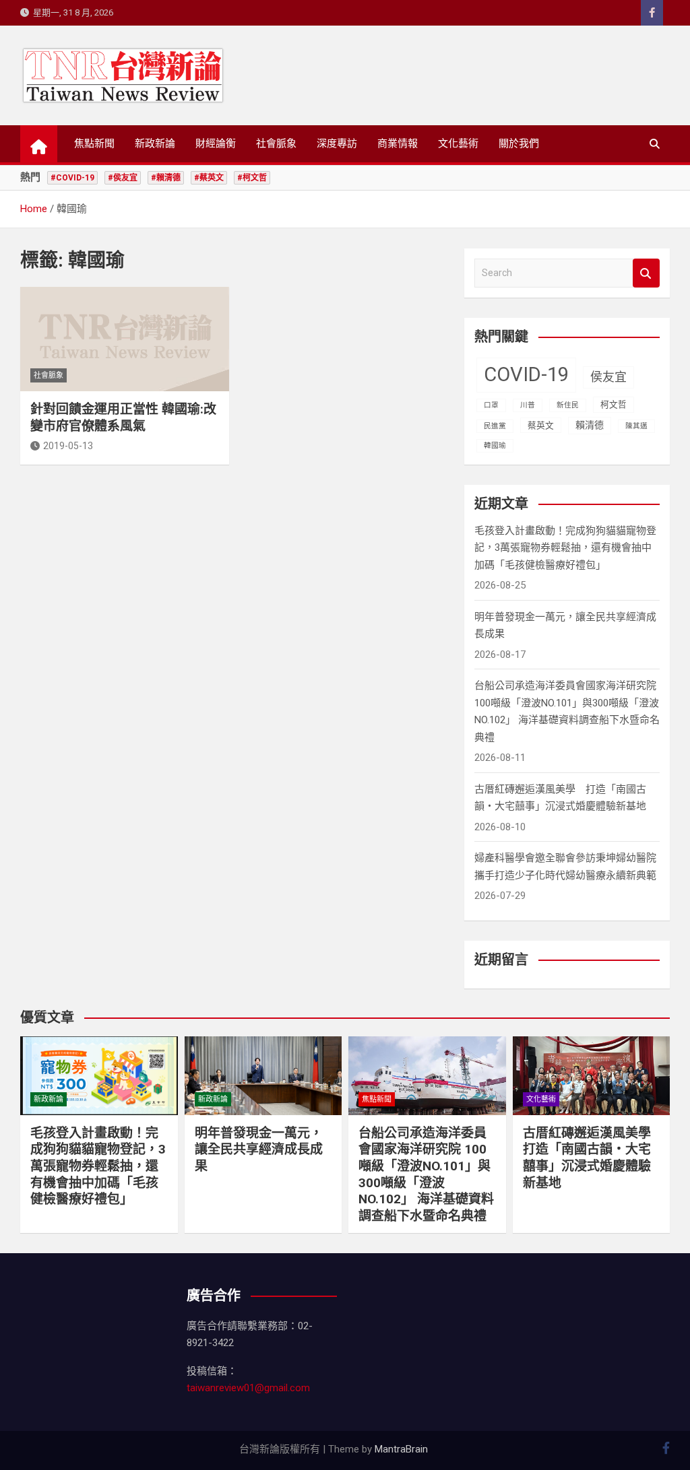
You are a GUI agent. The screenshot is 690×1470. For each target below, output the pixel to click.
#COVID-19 (72, 177)
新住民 (568, 405)
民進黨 (495, 426)
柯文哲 (613, 404)
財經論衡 (215, 143)
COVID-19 (526, 374)
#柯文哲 (252, 177)
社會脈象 (276, 143)
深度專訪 (337, 143)
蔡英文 (541, 425)
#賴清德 (166, 177)
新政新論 (155, 143)
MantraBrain (401, 1449)
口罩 (491, 405)
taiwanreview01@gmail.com (248, 1388)
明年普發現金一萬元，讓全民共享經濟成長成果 (259, 1149)
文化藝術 (458, 143)
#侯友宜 (122, 177)
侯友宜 (608, 377)
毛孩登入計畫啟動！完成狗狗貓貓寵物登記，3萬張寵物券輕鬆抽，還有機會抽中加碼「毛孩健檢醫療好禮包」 (565, 548)
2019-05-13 (68, 445)
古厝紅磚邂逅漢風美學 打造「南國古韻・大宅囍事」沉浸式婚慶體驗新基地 (593, 1158)
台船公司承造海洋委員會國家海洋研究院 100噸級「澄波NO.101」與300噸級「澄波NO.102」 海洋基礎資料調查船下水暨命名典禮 (426, 1174)
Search (646, 273)
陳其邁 (636, 426)
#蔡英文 (209, 177)
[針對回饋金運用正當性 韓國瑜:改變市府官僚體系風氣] (124, 339)
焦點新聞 (94, 143)
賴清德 (589, 425)
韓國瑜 (495, 445)
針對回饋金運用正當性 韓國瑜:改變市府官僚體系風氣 (123, 417)
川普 (527, 405)
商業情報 (397, 143)
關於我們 (519, 143)
